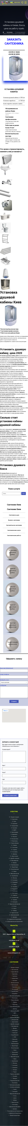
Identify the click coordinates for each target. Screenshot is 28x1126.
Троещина (14, 902)
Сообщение (3, 685)
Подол (15, 884)
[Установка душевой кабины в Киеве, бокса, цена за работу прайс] (5, 284)
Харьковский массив (15, 904)
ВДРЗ (14, 830)
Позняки (15, 886)
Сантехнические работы (14, 535)
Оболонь (15, 878)
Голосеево (15, 847)
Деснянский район (14, 1017)
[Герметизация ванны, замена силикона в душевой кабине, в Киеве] (12, 644)
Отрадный (14, 882)
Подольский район (15, 1074)
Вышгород (14, 841)
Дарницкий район (14, 1011)
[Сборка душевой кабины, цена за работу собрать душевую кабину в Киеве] (12, 589)
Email (4, 772)
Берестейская (14, 971)
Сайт (3, 779)
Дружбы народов (14, 858)
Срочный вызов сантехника (14, 525)
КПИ (15, 1037)
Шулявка (15, 917)
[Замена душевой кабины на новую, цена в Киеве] (12, 571)
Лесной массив (15, 869)
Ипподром (14, 1030)
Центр (14, 908)
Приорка (15, 1078)
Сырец (15, 1089)
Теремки (15, 899)
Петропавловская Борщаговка (15, 921)
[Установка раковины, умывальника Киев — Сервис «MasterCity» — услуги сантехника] (5, 170)
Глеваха (15, 845)
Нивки (14, 1058)
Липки (14, 871)
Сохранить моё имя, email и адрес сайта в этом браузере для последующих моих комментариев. (13, 789)
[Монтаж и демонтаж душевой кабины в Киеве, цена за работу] (12, 626)
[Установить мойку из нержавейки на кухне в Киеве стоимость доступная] (5, 261)
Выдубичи (14, 993)
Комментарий (6, 749)
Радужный (14, 888)
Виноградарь (15, 832)
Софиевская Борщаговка (15, 919)
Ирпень (15, 862)
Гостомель (15, 851)
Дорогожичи (15, 856)
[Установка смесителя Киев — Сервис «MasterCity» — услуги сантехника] (6, 182)
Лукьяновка (15, 1052)
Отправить (14, 701)
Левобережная (15, 865)
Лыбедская (15, 1054)
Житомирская (14, 860)
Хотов (14, 906)
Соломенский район (15, 1087)
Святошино (15, 893)
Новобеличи (15, 875)
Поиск (23, 493)
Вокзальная (15, 989)
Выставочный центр (15, 995)
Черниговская (14, 912)
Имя (3, 765)
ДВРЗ (14, 1013)
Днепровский (14, 1019)
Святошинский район (15, 1085)
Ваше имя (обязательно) (6, 668)
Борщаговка (15, 825)
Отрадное (14, 1067)
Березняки (14, 819)
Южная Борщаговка (15, 1115)
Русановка (14, 891)
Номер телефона (4, 674)
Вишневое (14, 834)
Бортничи (15, 823)
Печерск (15, 1069)
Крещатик (14, 1039)
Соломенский (14, 897)
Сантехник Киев (14, 509)
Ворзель (15, 836)
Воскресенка (15, 838)
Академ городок (15, 817)
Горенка (15, 849)
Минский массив (15, 873)
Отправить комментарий (10, 795)
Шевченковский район (14, 1106)
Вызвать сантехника (14, 520)
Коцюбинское (14, 1035)
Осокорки (14, 880)
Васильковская (15, 982)
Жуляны (15, 1028)
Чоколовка (15, 1104)
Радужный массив (14, 1080)
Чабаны (15, 910)
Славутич (15, 895)
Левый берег (15, 867)
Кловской (14, 1032)
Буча (15, 821)
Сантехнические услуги (14, 530)
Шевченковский (15, 915)
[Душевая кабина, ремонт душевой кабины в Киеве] (12, 607)
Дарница (15, 854)
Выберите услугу (4, 680)
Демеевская (15, 1015)
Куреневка (14, 1041)
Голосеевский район (15, 1006)
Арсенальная (15, 969)
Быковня (15, 828)
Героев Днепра (15, 843)
